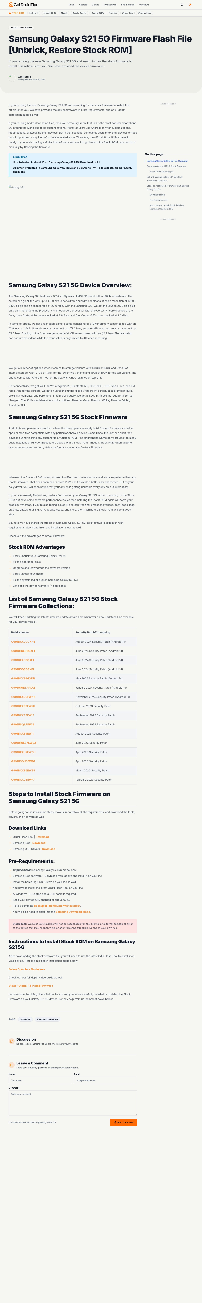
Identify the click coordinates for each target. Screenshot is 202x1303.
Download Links (157, 194)
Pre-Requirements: (159, 200)
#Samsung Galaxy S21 (47, 1019)
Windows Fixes (144, 13)
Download (42, 836)
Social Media (128, 4)
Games (95, 4)
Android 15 (33, 13)
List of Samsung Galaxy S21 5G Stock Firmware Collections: (165, 179)
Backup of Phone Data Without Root (57, 905)
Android (83, 4)
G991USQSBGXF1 (22, 669)
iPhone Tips (127, 13)
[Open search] (182, 5)
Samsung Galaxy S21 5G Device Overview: (167, 161)
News (71, 4)
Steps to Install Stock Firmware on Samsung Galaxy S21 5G (168, 188)
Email (77, 1074)
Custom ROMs (97, 13)
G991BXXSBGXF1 (22, 660)
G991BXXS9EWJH (23, 706)
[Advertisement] (73, 353)
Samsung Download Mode (73, 911)
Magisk (64, 13)
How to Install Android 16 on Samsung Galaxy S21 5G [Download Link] (56, 162)
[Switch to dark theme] (190, 5)
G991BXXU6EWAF (23, 779)
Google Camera (79, 13)
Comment (14, 1087)
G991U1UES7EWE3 (23, 743)
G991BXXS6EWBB (23, 770)
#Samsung (25, 1019)
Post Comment (125, 1122)
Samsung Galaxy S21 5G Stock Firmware (166, 166)
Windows (144, 4)
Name (12, 1074)
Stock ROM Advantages (161, 171)
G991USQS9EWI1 (22, 724)
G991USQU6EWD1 (23, 761)
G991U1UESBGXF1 (23, 650)
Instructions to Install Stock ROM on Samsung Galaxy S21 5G (167, 207)
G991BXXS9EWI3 (22, 715)
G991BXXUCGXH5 (23, 641)
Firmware (113, 13)
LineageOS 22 (49, 13)
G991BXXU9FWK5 (23, 696)
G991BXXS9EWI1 (22, 733)
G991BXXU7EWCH (23, 752)
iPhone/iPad (110, 4)
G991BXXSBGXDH (23, 678)
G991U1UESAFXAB (23, 687)
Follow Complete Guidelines (27, 969)
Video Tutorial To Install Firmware (31, 985)
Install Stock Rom (21, 28)
